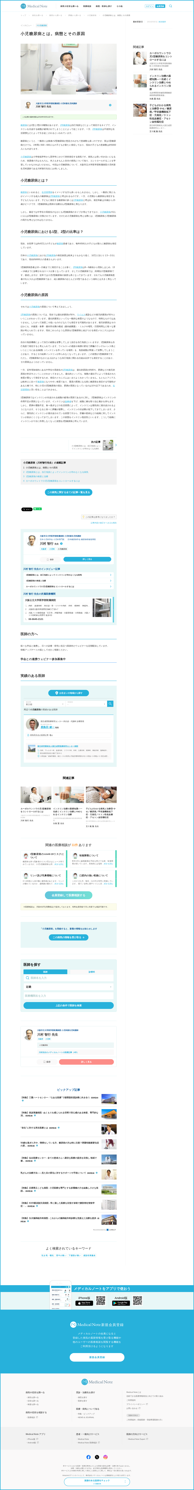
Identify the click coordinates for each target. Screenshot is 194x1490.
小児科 (52, 549)
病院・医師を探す (104, 6)
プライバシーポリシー (135, 1404)
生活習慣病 (47, 192)
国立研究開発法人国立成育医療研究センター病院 (57, 746)
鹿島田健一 (48, 727)
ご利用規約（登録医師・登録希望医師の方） (144, 1420)
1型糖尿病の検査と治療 (35, 476)
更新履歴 (162, 22)
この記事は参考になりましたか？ (100, 517)
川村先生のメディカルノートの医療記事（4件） (59, 1052)
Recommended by (99, 1230)
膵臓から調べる (74, 15)
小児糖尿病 (91, 15)
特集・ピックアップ (86, 1414)
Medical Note (83, 1439)
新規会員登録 (97, 1357)
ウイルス (81, 314)
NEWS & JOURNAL (86, 1417)
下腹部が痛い (75, 1255)
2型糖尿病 (97, 129)
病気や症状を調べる (69, 6)
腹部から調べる (55, 15)
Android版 (32, 1443)
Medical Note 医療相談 (87, 1443)
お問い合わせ (132, 1408)
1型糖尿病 (65, 125)
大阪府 (43, 549)
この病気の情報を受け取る (67, 937)
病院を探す (82, 1397)
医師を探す (82, 1401)
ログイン (149, 6)
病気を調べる (37, 15)
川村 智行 (49, 543)
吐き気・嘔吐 (48, 1255)
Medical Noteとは (133, 1392)
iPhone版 (31, 1439)
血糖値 (68, 401)
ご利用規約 (131, 1400)
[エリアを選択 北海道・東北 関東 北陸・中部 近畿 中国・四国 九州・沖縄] (68, 987)
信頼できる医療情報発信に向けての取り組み (144, 1396)
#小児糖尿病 (42, 25)
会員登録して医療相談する (69, 895)
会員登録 (160, 6)
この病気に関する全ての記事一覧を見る (68, 492)
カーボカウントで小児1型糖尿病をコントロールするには (51, 481)
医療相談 (87, 6)
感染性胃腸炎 (89, 1255)
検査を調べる (33, 1404)
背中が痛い (61, 1255)
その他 (120, 6)
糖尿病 (24, 125)
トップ (23, 15)
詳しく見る (86, 1062)
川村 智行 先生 (47, 1034)
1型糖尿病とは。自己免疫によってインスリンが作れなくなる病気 (55, 472)
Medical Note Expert (136, 1439)
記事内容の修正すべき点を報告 (104, 523)
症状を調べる (33, 1401)
